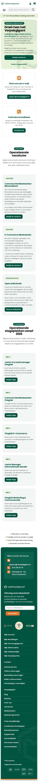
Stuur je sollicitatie (13, 309)
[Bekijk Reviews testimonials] (8, 625)
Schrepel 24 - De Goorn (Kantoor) (19, 573)
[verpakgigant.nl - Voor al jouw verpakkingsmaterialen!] (12, 3)
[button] (34, 3)
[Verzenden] (33, 9)
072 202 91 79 (19, 130)
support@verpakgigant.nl (19, 97)
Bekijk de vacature (13, 217)
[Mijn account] (30, 3)
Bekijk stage (11, 380)
